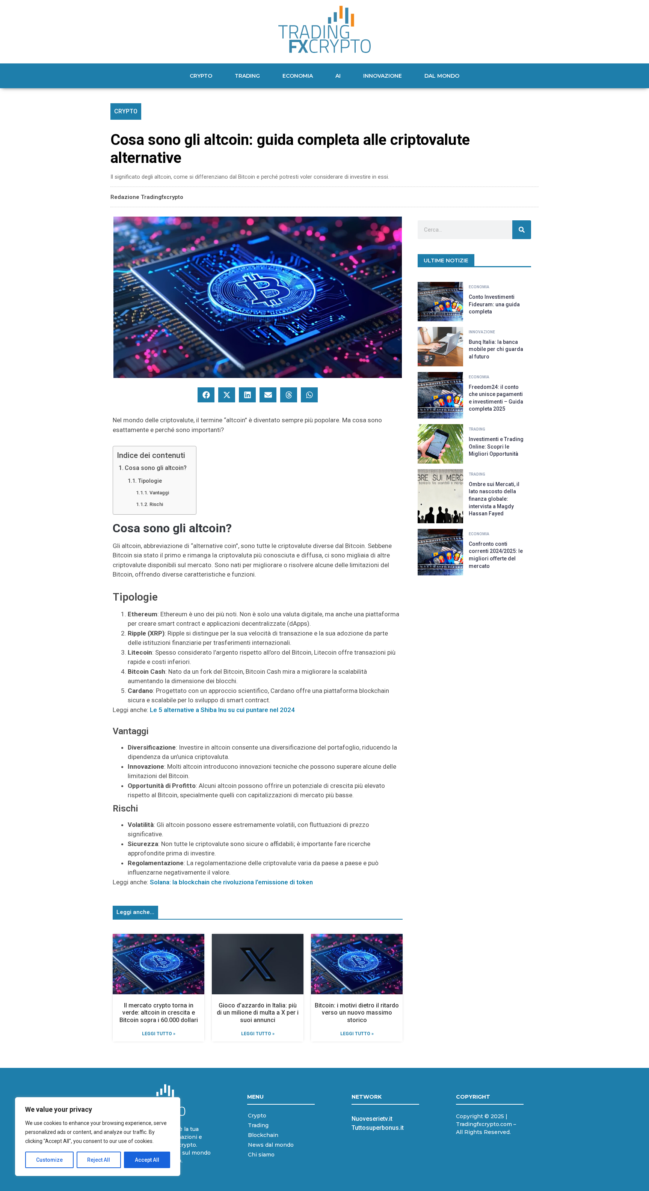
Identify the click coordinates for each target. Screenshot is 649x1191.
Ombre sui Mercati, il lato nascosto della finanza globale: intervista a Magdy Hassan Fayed (494, 498)
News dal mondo (271, 1144)
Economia (297, 75)
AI (338, 75)
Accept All (147, 1160)
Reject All (98, 1160)
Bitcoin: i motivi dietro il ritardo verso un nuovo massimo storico (357, 1012)
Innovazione (382, 75)
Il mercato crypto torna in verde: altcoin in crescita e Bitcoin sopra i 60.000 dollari (158, 1012)
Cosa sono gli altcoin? (156, 467)
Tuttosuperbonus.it (378, 1127)
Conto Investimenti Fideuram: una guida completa (494, 304)
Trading (247, 75)
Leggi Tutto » (158, 1033)
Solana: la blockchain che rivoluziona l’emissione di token (231, 882)
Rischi (156, 504)
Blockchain (263, 1135)
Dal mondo (441, 75)
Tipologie (150, 481)
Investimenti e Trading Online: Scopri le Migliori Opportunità (496, 446)
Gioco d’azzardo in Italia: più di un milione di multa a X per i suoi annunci (258, 1012)
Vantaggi (159, 492)
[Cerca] (521, 229)
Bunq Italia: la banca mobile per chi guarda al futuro (496, 349)
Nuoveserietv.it (372, 1118)
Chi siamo (261, 1154)
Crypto (201, 75)
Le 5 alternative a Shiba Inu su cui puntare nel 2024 (222, 710)
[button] (206, 394)
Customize (49, 1160)
